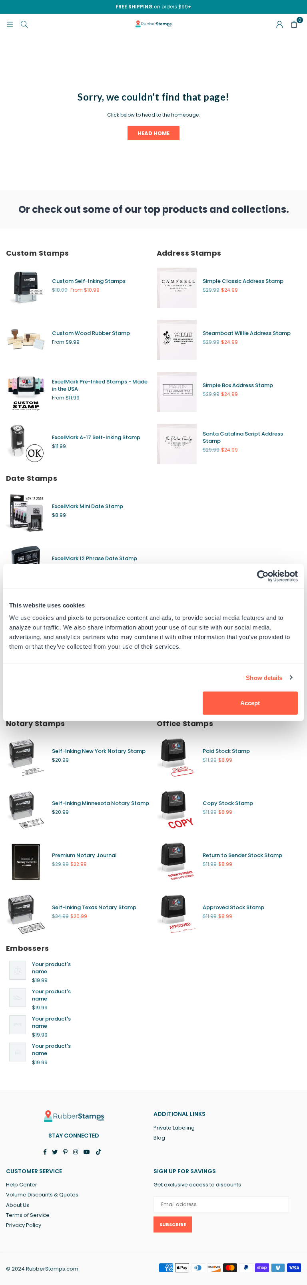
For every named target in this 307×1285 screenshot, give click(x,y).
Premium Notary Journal (84, 855)
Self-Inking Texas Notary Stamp (94, 907)
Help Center (21, 1184)
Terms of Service (28, 1215)
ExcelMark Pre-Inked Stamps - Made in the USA (100, 385)
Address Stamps (189, 253)
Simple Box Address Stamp (238, 385)
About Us (17, 1205)
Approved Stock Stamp (233, 907)
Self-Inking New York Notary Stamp (99, 751)
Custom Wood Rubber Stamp (91, 333)
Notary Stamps (35, 723)
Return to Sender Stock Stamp (242, 855)
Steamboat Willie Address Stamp (247, 333)
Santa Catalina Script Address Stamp (243, 437)
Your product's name (51, 967)
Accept (250, 703)
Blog (159, 1138)
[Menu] (9, 23)
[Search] (24, 23)
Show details (264, 677)
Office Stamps (185, 723)
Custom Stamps (37, 253)
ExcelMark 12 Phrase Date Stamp (94, 558)
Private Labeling (174, 1128)
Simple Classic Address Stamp (243, 281)
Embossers (27, 948)
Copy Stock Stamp (228, 803)
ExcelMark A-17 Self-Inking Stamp (96, 437)
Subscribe (172, 1224)
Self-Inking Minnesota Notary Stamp (100, 803)
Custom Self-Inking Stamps (89, 281)
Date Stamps (31, 478)
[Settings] (279, 24)
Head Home (153, 133)
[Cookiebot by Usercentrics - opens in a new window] (263, 576)
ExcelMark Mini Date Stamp (87, 506)
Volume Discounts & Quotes (42, 1194)
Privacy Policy (23, 1225)
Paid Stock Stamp (226, 751)
